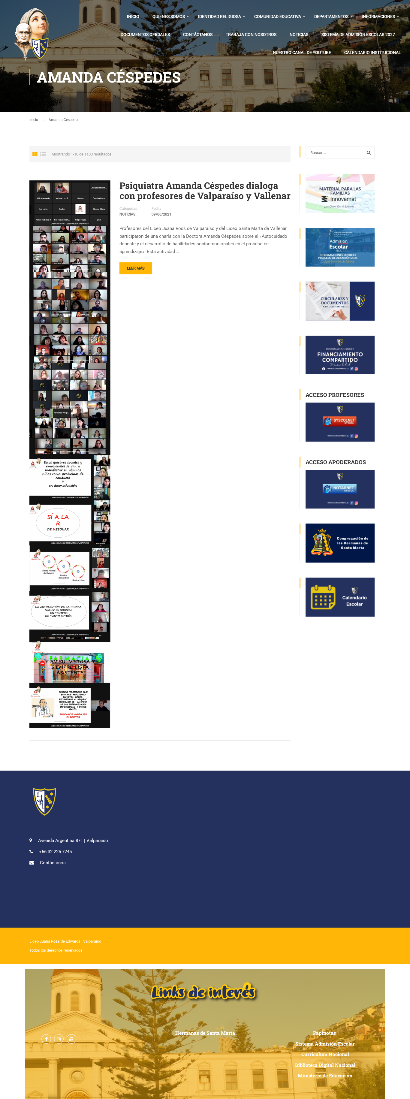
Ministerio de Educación (325, 1075)
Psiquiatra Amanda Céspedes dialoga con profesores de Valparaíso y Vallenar (205, 190)
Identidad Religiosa (219, 16)
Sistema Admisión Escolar (325, 1043)
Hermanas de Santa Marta (205, 1033)
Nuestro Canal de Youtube (302, 52)
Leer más (136, 268)
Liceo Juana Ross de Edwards (54, 941)
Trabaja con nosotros (251, 34)
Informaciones (378, 16)
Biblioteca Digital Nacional (325, 1065)
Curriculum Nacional (325, 1054)
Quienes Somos (168, 16)
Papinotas (325, 1033)
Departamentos (331, 16)
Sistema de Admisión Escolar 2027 (358, 34)
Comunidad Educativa (277, 16)
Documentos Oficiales (145, 34)
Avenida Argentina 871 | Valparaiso (73, 840)
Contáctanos (198, 34)
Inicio (133, 16)
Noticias (299, 34)
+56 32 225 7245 (55, 851)
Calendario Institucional (372, 52)
